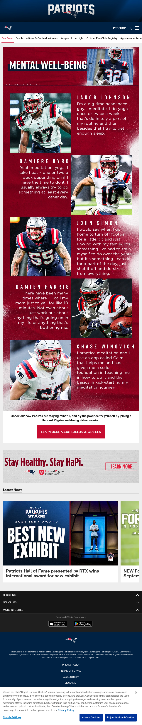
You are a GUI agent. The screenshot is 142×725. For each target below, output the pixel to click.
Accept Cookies (91, 717)
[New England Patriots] (71, 641)
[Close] (136, 692)
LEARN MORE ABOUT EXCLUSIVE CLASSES (71, 431)
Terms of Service (71, 670)
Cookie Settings (12, 717)
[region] (71, 706)
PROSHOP (119, 28)
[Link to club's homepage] (7, 27)
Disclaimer (71, 682)
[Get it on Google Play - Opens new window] (83, 625)
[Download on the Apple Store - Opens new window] (58, 624)
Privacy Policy (71, 664)
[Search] (130, 28)
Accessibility (71, 677)
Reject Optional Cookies (121, 717)
